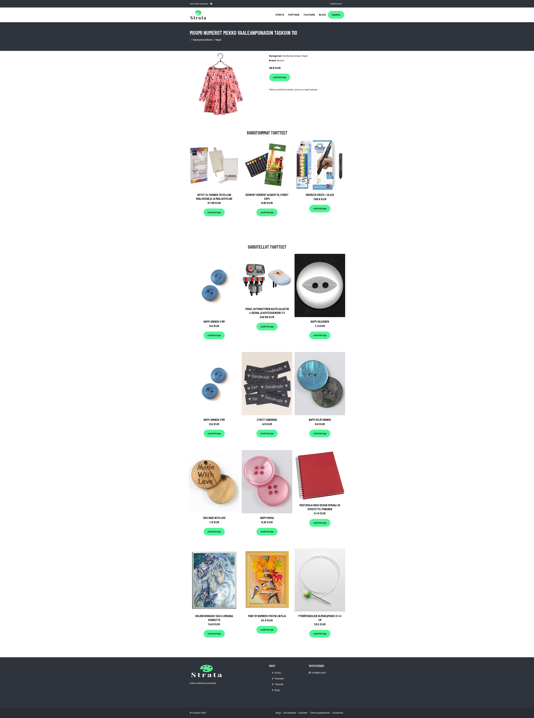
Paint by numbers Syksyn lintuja (267, 616)
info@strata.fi (336, 3)
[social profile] (211, 3)
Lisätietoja (279, 77)
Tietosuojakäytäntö (320, 712)
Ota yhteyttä (289, 712)
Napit (219, 39)
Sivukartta (337, 712)
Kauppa (336, 14)
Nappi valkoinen (320, 321)
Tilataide (309, 14)
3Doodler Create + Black (320, 194)
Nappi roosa (267, 517)
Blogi (322, 14)
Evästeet (302, 712)
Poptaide (293, 14)
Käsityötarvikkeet (202, 39)
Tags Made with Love (214, 517)
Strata (279, 14)
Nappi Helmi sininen (320, 419)
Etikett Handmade (267, 419)
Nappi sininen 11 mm (214, 321)
